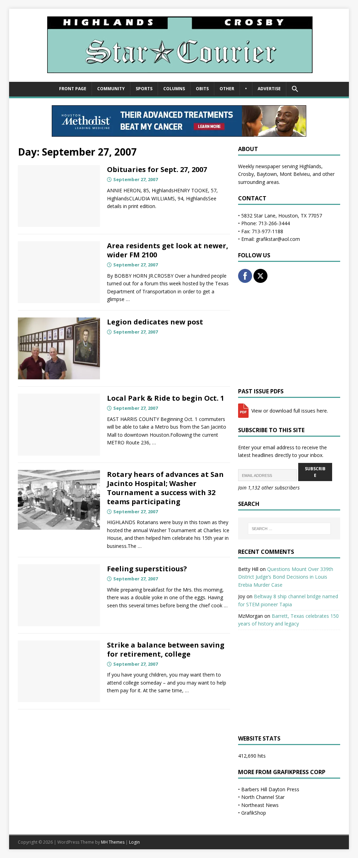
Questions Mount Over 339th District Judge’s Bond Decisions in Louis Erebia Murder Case (285, 577)
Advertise (269, 89)
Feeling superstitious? (147, 568)
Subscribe (315, 472)
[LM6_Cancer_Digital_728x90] (179, 132)
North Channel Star (263, 797)
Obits (202, 89)
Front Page (72, 89)
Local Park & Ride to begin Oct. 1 (165, 398)
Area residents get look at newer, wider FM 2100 (167, 250)
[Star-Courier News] (178, 77)
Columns (174, 89)
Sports (144, 89)
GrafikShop (253, 812)
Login (134, 842)
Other (227, 89)
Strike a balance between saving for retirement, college (165, 649)
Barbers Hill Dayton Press (270, 789)
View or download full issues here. (289, 410)
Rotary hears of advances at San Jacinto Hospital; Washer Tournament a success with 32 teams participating (165, 488)
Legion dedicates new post (155, 322)
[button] (295, 89)
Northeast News (260, 805)
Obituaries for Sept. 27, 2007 (157, 169)
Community (111, 89)
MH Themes (112, 842)
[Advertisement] (289, 335)
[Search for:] (289, 529)
